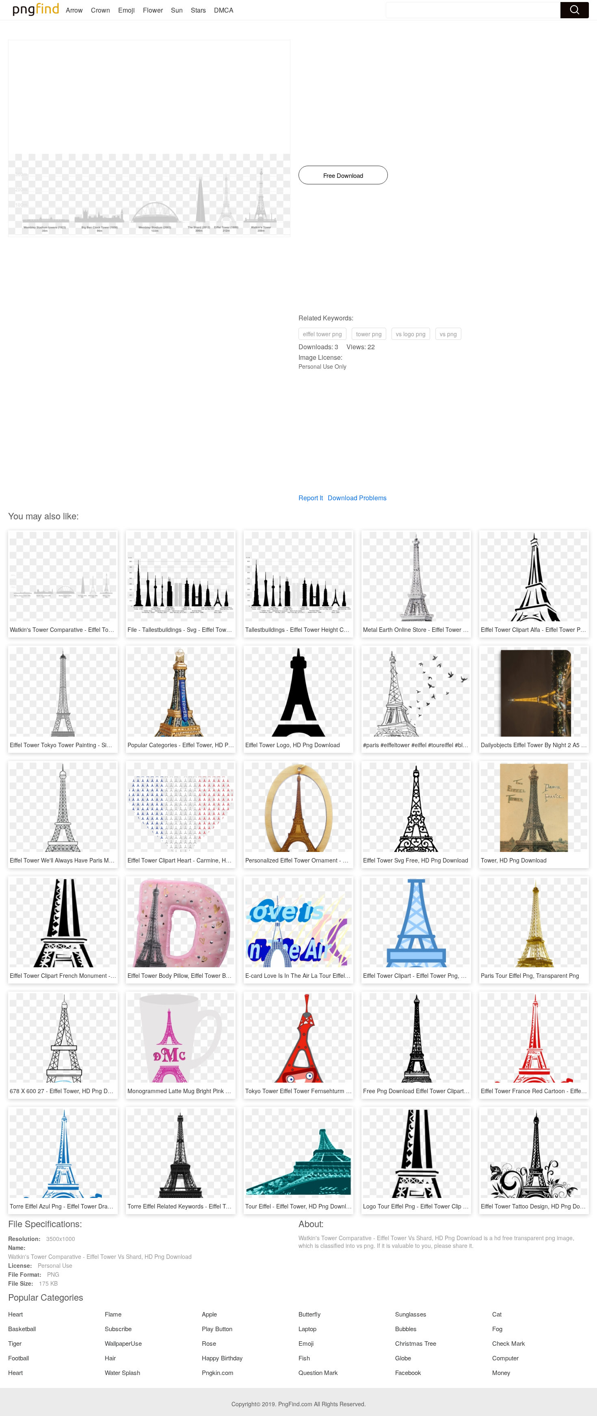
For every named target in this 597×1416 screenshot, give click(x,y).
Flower (153, 10)
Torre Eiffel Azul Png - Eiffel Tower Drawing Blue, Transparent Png (94, 1206)
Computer (505, 1357)
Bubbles (406, 1328)
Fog (497, 1328)
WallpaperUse (123, 1343)
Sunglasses (410, 1314)
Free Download (343, 175)
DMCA (224, 10)
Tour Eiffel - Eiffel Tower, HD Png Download (300, 1206)
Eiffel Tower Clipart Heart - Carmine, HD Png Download (198, 860)
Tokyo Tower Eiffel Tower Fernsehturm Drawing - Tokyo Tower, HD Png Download (350, 1091)
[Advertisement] (149, 97)
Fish (304, 1357)
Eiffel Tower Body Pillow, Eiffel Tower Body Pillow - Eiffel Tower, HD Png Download (232, 975)
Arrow (74, 10)
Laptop (307, 1328)
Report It (310, 497)
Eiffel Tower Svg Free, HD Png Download (415, 860)
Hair (110, 1357)
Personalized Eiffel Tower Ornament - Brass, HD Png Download (326, 860)
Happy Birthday (222, 1357)
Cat (497, 1314)
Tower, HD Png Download (514, 860)
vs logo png (411, 334)
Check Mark (508, 1343)
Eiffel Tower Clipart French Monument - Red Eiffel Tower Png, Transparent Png (111, 975)
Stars (198, 10)
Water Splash (122, 1372)
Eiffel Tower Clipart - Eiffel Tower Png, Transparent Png (433, 975)
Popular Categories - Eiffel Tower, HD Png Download (195, 745)
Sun (177, 10)
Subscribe (118, 1328)
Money (501, 1372)
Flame (113, 1314)
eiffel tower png (322, 334)
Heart (15, 1314)
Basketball (22, 1328)
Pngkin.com (218, 1372)
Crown (100, 10)
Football (18, 1357)
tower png (369, 334)
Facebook (408, 1372)
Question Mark (318, 1372)
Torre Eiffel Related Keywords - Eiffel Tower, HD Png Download (208, 1206)
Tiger (15, 1343)
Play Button (217, 1328)
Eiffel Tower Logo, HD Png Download (292, 745)
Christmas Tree (415, 1343)
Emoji (126, 10)
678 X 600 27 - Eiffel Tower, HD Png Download (69, 1091)
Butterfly (309, 1314)
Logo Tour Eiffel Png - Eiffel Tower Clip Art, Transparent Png (440, 1206)
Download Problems (357, 497)
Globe (403, 1357)
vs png (448, 334)
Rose (209, 1343)
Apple (209, 1314)
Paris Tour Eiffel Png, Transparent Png (530, 975)
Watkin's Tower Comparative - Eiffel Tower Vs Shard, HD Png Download (101, 629)
